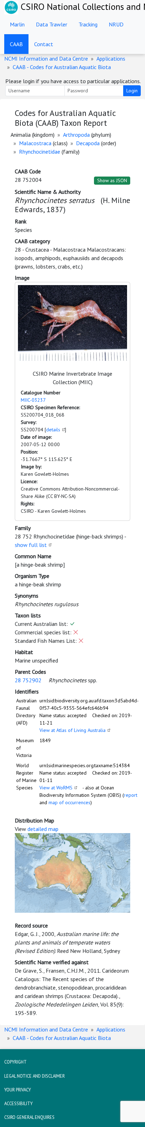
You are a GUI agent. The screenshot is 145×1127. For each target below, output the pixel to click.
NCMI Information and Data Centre (46, 58)
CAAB (16, 44)
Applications (110, 58)
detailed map (42, 828)
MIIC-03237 (33, 400)
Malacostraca (35, 143)
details (53, 429)
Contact (43, 44)
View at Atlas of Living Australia (72, 730)
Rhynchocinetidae (39, 151)
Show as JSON (112, 180)
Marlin (17, 24)
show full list (31, 544)
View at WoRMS (55, 787)
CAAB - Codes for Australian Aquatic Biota (62, 66)
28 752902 (28, 680)
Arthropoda (76, 134)
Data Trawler (51, 24)
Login (132, 90)
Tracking (87, 24)
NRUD (116, 24)
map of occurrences (69, 802)
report (130, 795)
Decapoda (88, 143)
